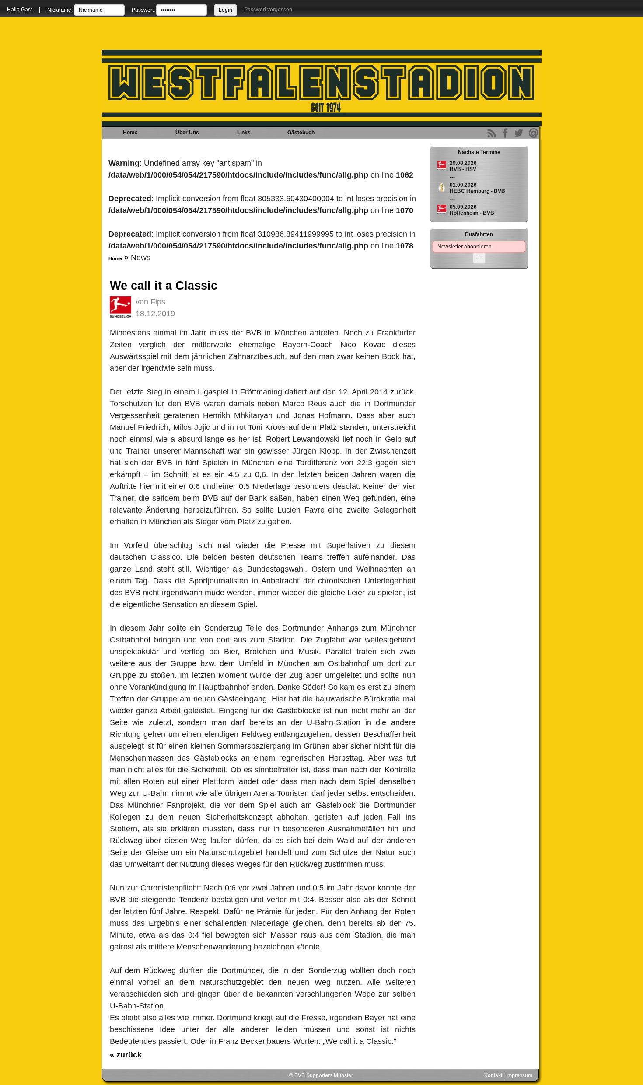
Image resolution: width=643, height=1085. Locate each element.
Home (130, 132)
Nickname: (60, 10)
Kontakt (493, 1075)
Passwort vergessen (268, 10)
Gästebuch (301, 132)
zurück (126, 1054)
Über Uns (187, 132)
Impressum (519, 1075)
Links (244, 132)
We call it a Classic (163, 285)
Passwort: (143, 10)
